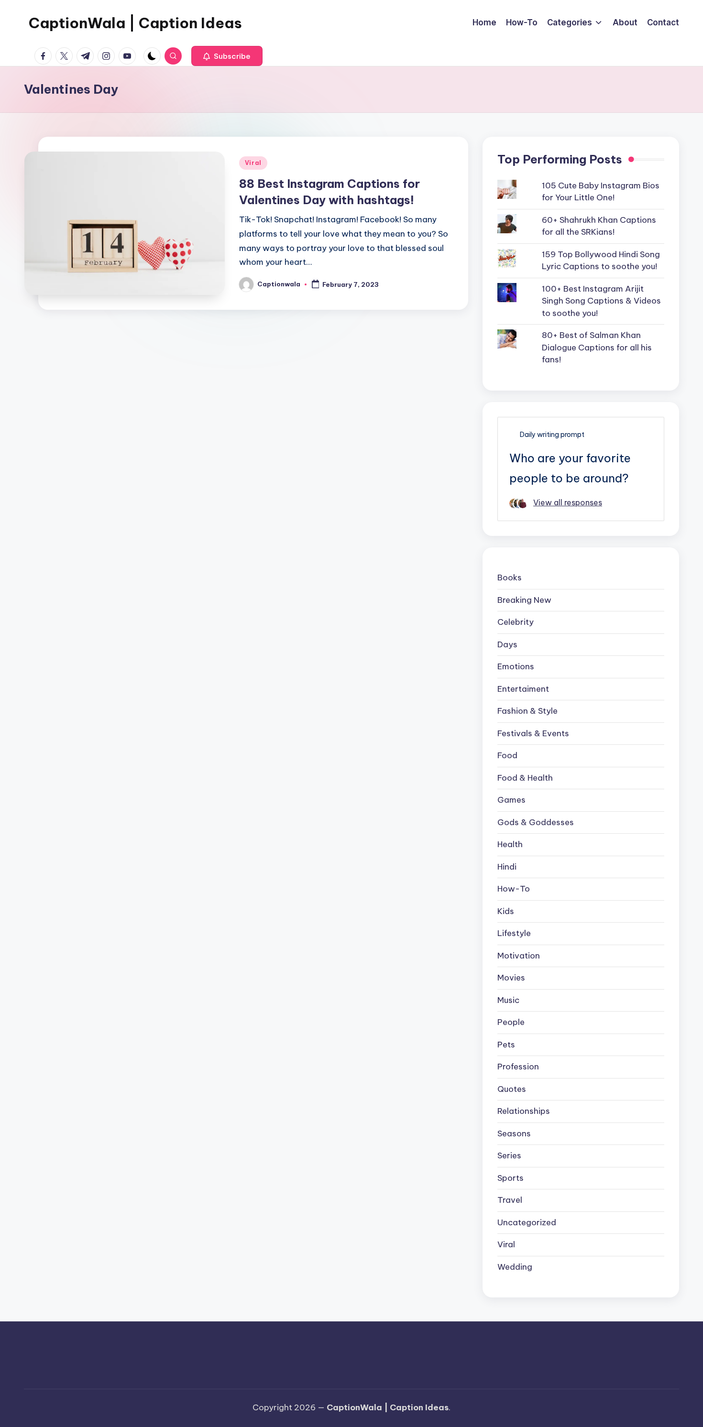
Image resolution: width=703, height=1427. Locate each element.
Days (507, 644)
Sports (510, 1178)
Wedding (514, 1267)
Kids (505, 911)
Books (509, 577)
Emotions (515, 666)
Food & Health (525, 778)
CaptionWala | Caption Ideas (135, 23)
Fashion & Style (527, 711)
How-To (513, 888)
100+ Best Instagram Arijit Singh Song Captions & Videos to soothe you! (601, 300)
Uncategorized (526, 1222)
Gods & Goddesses (535, 822)
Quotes (511, 1089)
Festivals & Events (533, 733)
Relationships (523, 1111)
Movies (511, 977)
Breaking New (524, 600)
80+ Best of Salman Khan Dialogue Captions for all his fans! (597, 347)
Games (511, 800)
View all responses (567, 502)
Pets (506, 1044)
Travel (509, 1200)
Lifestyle (514, 933)
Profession (518, 1066)
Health (510, 844)
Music (508, 1000)
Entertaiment (523, 689)
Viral (253, 162)
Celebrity (515, 622)
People (511, 1022)
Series (509, 1155)
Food (507, 755)
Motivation (518, 955)
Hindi (506, 866)
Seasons (514, 1133)
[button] (227, 56)
